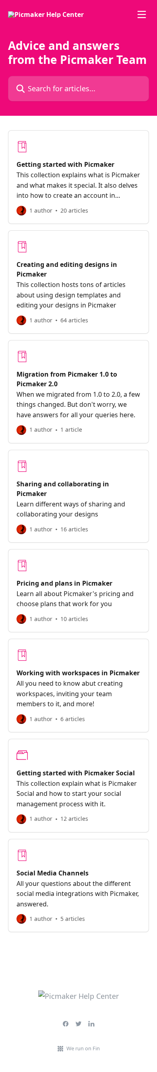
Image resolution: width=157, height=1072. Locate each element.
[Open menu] (141, 14)
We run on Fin (83, 1048)
